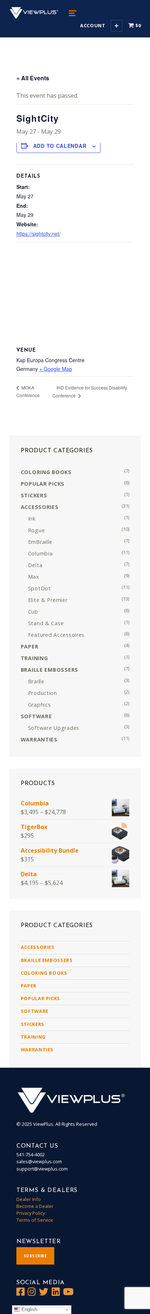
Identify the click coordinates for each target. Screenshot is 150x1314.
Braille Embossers (47, 960)
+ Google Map (55, 368)
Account (92, 25)
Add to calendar (60, 145)
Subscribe (35, 1255)
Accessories (38, 947)
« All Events (32, 78)
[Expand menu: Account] (116, 26)
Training (33, 1037)
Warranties (37, 1049)
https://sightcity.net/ (38, 233)
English (28, 1309)
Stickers (32, 1024)
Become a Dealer (35, 1206)
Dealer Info (28, 1199)
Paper (28, 985)
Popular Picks (40, 998)
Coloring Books (44, 973)
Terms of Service (34, 1220)
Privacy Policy (30, 1213)
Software (34, 1011)
